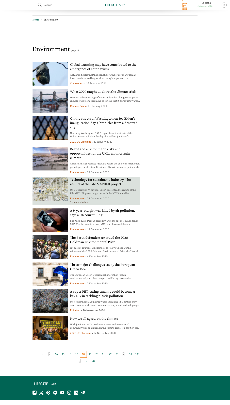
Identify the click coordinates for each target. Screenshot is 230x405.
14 (56, 354)
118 (93, 361)
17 (76, 354)
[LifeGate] (115, 5)
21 (103, 354)
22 (110, 354)
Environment (77, 172)
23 (117, 354)
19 (90, 354)
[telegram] (83, 393)
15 (63, 354)
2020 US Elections (80, 141)
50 (130, 354)
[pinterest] (48, 393)
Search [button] (48, 5)
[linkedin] (76, 393)
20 (96, 354)
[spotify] (55, 393)
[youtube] (62, 393)
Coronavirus (77, 83)
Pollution (75, 310)
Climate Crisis (78, 106)
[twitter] (41, 393)
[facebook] (34, 393)
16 (70, 354)
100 (137, 354)
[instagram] (69, 393)
